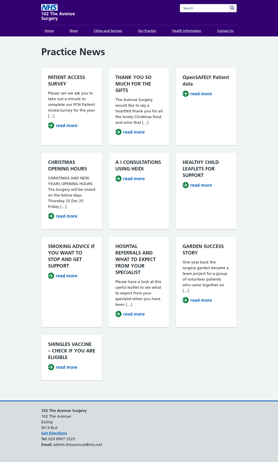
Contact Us (225, 31)
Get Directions (54, 433)
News (74, 31)
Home (49, 31)
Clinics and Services (108, 31)
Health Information (186, 31)
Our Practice (147, 31)
